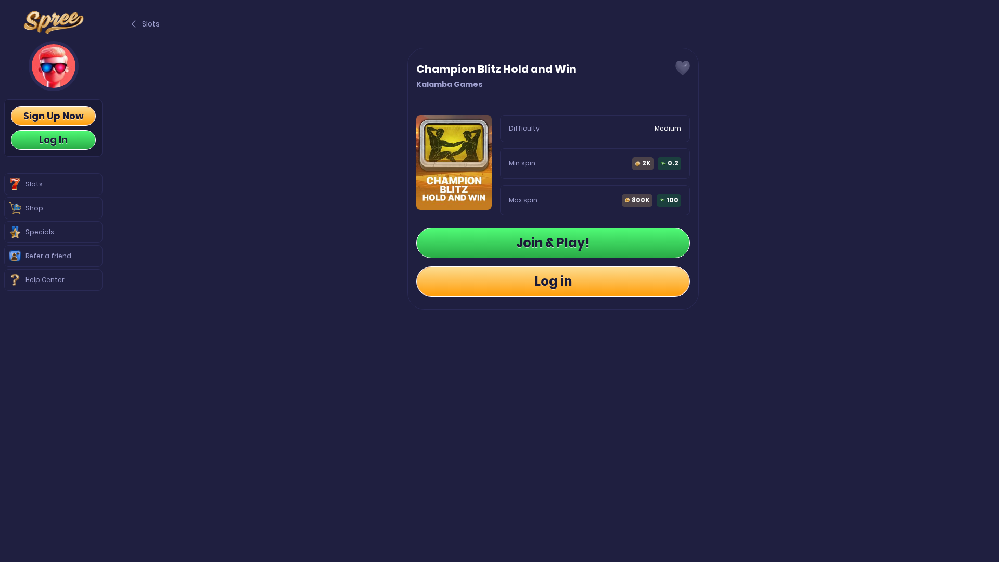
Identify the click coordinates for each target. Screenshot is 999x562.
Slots (151, 24)
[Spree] (53, 22)
